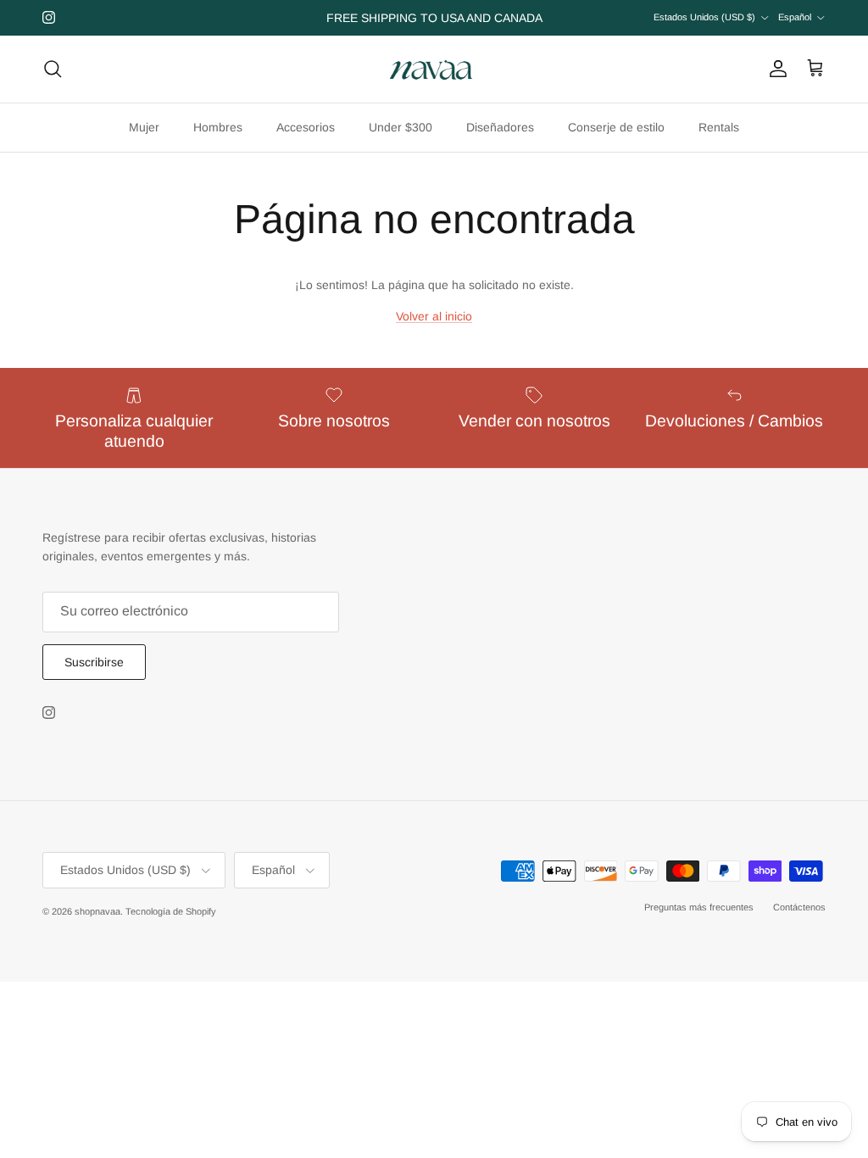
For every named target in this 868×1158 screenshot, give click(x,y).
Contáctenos (799, 907)
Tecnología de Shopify (170, 911)
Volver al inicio (434, 316)
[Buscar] (52, 68)
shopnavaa (97, 911)
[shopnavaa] (434, 69)
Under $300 (400, 127)
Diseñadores (500, 127)
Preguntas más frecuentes (699, 907)
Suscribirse (94, 662)
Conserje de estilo (616, 127)
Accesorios (305, 127)
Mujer (144, 127)
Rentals (718, 127)
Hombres (217, 127)
